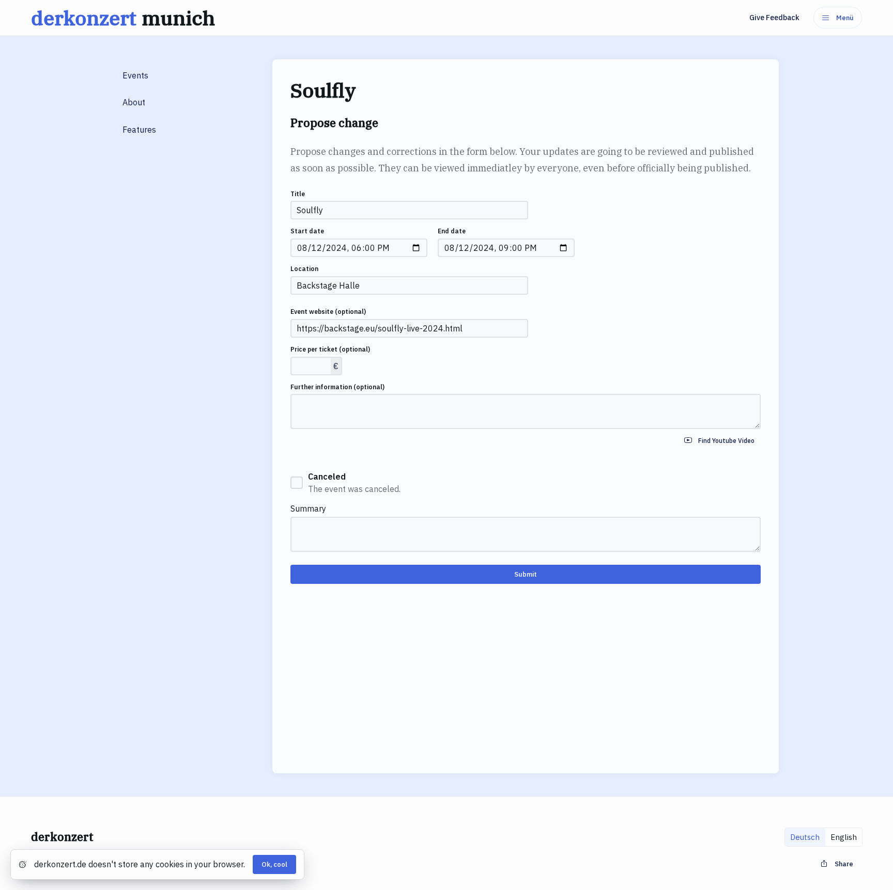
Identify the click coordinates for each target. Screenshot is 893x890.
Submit (525, 574)
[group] (823, 837)
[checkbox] (296, 482)
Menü (845, 17)
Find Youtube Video (726, 440)
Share (844, 864)
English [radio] (843, 837)
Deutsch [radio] (805, 837)
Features (139, 129)
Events (135, 75)
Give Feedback (774, 17)
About (133, 102)
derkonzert (123, 17)
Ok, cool (274, 864)
